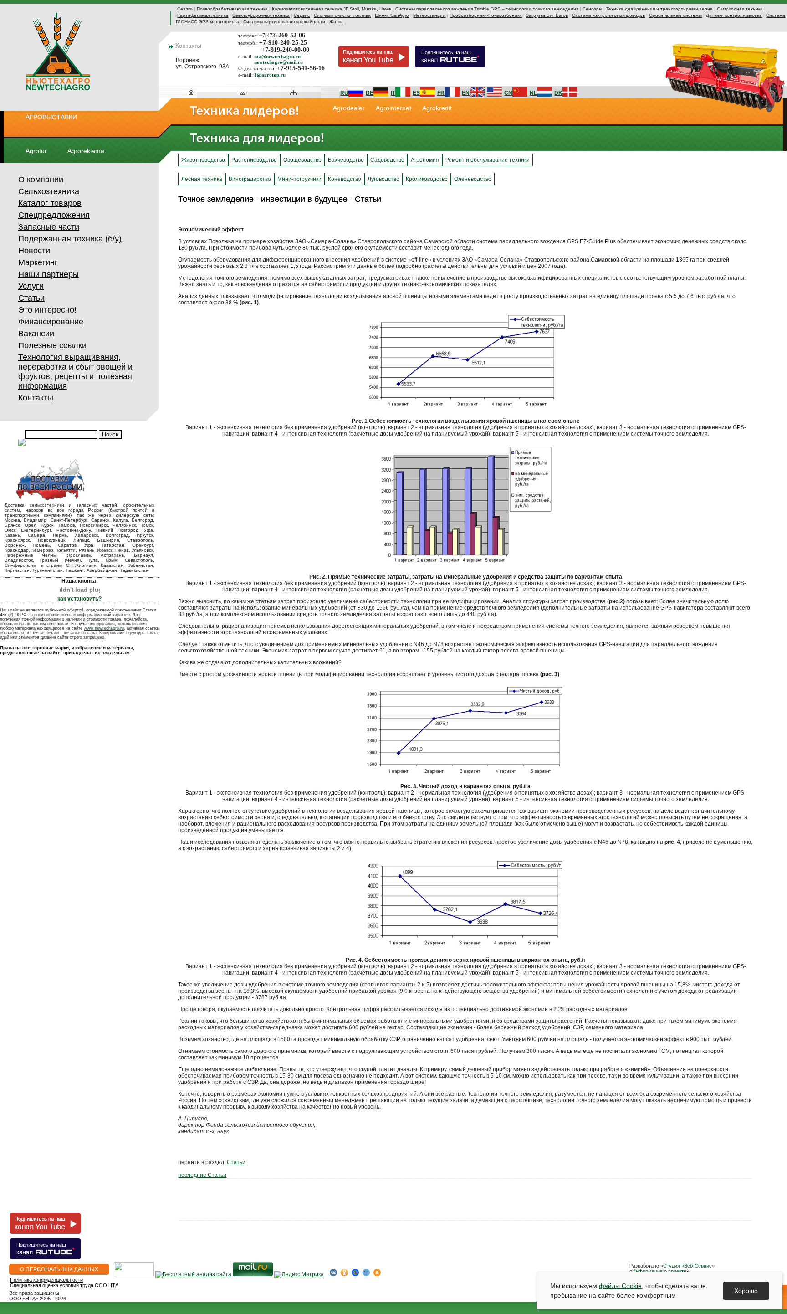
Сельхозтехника (48, 191)
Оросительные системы (675, 15)
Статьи (31, 298)
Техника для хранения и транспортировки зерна (659, 8)
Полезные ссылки (52, 345)
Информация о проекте (659, 1271)
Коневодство (344, 179)
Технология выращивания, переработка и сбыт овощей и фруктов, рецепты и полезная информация (75, 371)
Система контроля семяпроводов (608, 15)
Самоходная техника (740, 8)
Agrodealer (349, 108)
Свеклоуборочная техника (261, 15)
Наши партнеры (48, 274)
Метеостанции (429, 15)
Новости (34, 250)
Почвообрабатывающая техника (232, 8)
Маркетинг (38, 262)
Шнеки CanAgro (392, 15)
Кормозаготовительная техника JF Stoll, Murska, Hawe (331, 8)
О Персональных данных (59, 1269)
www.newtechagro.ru (104, 628)
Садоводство (387, 160)
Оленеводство (472, 179)
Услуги (31, 286)
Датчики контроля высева (734, 15)
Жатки (336, 21)
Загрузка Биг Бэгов (547, 15)
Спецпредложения (54, 215)
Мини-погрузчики (299, 179)
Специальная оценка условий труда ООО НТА (64, 1285)
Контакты (35, 397)
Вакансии (36, 333)
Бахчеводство (346, 160)
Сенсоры (592, 8)
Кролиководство (427, 179)
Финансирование (50, 321)
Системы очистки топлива (342, 15)
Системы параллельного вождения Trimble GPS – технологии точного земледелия (486, 8)
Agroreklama (85, 150)
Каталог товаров (50, 203)
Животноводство (203, 160)
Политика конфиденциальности (46, 1280)
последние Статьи (202, 1175)
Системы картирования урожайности (284, 21)
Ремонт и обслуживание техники (487, 160)
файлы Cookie (620, 1285)
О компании (40, 179)
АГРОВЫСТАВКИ (51, 117)
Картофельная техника (202, 15)
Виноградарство (250, 179)
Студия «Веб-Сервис (687, 1265)
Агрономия (425, 160)
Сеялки (185, 8)
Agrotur (36, 150)
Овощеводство (302, 160)
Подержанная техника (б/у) (70, 238)
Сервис (302, 15)
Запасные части (48, 226)
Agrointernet (393, 108)
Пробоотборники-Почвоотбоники (486, 15)
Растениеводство (254, 160)
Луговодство (383, 179)
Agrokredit (437, 108)
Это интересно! (47, 309)
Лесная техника (201, 179)
